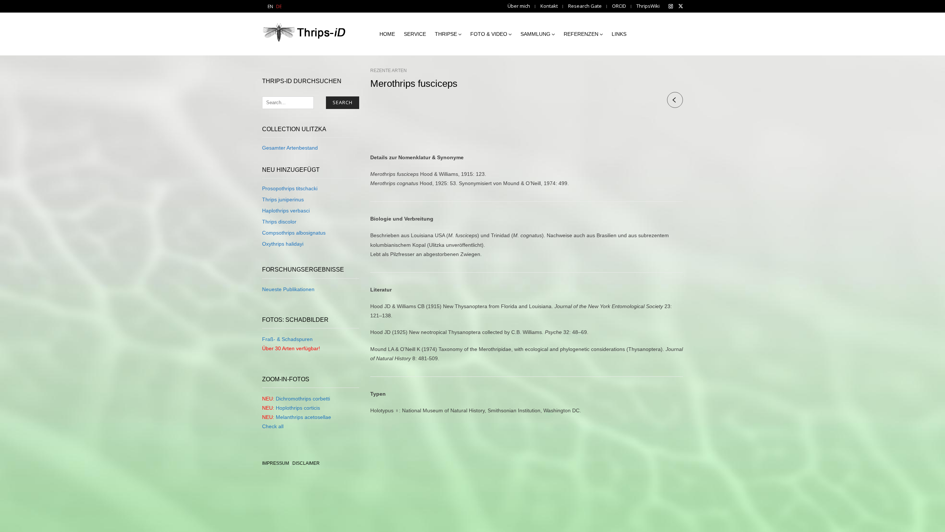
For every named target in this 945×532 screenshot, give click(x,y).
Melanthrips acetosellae (303, 417)
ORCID (619, 6)
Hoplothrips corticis (298, 408)
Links (619, 34)
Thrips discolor (279, 222)
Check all (273, 426)
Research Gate (585, 6)
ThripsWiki (648, 6)
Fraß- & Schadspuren (287, 339)
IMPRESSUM (275, 463)
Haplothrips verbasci (286, 211)
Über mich (519, 6)
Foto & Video (488, 34)
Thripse (446, 34)
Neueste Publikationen (288, 289)
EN (270, 6)
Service (415, 34)
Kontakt (549, 6)
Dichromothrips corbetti (303, 399)
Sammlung (535, 34)
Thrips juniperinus (283, 199)
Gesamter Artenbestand (290, 148)
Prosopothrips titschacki (289, 188)
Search (343, 102)
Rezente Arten (388, 70)
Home (387, 34)
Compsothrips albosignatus (294, 233)
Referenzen (581, 34)
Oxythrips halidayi (282, 244)
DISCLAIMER (306, 463)
